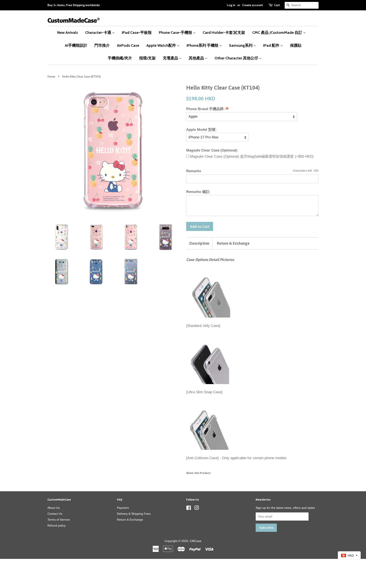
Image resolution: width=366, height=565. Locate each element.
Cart (277, 5)
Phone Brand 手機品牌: (205, 109)
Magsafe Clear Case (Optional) (211, 150)
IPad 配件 (271, 45)
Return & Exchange (233, 243)
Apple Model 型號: (201, 130)
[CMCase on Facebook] (188, 508)
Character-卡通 (98, 32)
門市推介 (102, 45)
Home (51, 76)
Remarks (193, 171)
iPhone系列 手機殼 (203, 45)
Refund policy (56, 525)
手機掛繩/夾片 (120, 58)
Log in (231, 5)
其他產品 (197, 58)
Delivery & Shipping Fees (134, 513)
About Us (53, 507)
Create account (252, 5)
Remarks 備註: (198, 192)
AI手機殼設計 (76, 45)
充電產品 (171, 58)
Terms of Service (58, 519)
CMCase (195, 541)
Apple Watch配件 (161, 45)
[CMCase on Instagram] (196, 508)
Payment (123, 507)
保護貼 (295, 45)
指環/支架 (147, 58)
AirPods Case (128, 45)
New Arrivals (67, 32)
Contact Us (54, 513)
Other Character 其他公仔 (237, 58)
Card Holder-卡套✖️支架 (224, 32)
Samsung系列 (241, 45)
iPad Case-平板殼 (137, 32)
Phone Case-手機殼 (176, 32)
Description (199, 243)
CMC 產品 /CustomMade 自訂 (277, 32)
